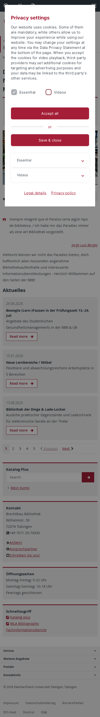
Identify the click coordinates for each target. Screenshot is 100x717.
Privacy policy (63, 193)
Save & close (50, 140)
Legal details (35, 193)
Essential (27, 92)
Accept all (49, 113)
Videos (60, 92)
